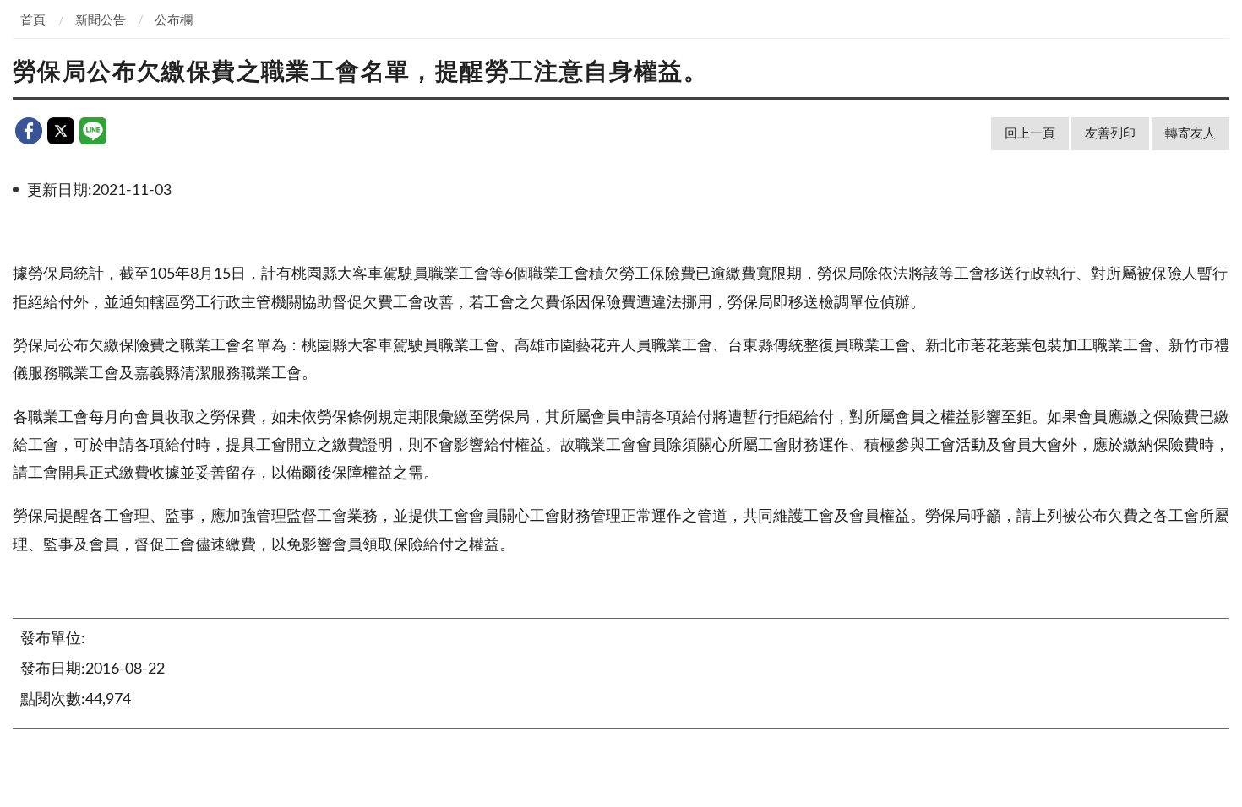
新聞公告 (100, 20)
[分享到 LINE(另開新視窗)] (92, 130)
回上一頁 (1030, 133)
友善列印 (1110, 133)
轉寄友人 (1190, 133)
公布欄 (174, 20)
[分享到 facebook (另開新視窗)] (28, 130)
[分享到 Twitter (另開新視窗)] (60, 130)
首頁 (33, 20)
